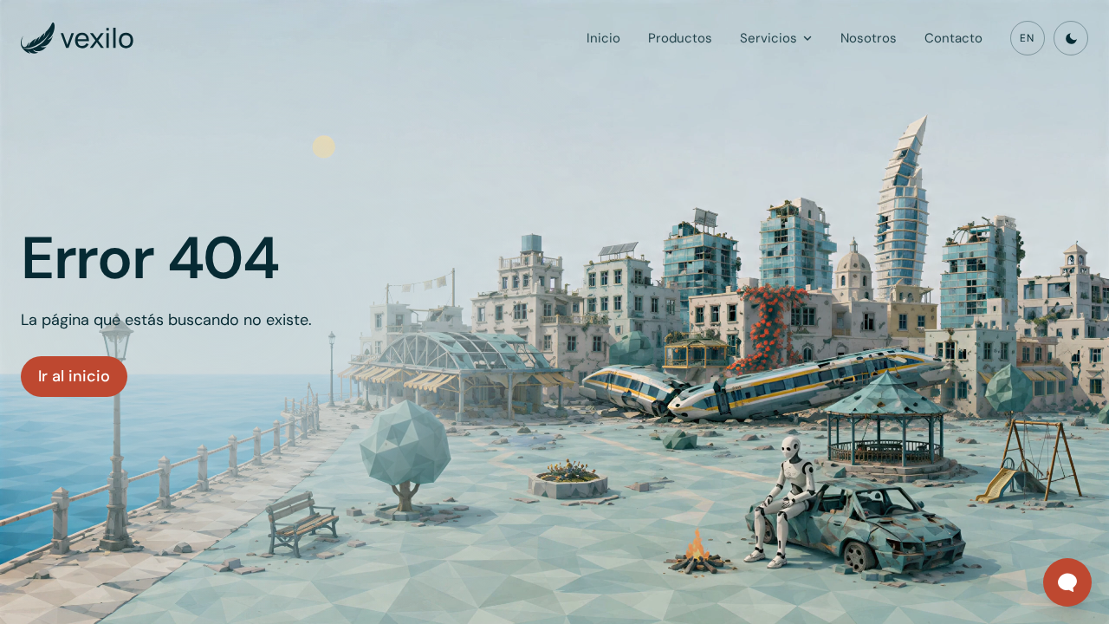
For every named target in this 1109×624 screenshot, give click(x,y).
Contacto (953, 38)
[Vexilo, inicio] (77, 38)
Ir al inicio (74, 376)
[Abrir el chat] (1067, 582)
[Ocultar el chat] (1046, 561)
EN (1027, 38)
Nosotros (868, 38)
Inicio (603, 38)
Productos (680, 38)
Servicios (768, 38)
